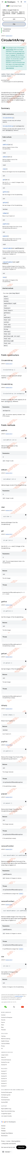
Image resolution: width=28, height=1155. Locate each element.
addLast (5, 156)
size (4, 277)
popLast (5, 236)
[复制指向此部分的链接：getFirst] (8, 602)
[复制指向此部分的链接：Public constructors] (20, 355)
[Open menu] (2, 2)
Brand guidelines (16, 1141)
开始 (14, 24)
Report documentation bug (8, 1111)
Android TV (4, 1064)
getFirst (5, 192)
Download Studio (5, 1099)
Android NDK (4, 1102)
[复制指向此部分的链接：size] (5, 957)
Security (3, 1020)
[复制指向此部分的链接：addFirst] (8, 431)
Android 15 (4, 1076)
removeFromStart (8, 262)
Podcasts (3, 1029)
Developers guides (5, 1094)
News (2, 1024)
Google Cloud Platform (7, 1133)
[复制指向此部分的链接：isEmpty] (8, 706)
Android (3, 1015)
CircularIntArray (8, 117)
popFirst (5, 224)
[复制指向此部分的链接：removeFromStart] (15, 901)
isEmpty (5, 213)
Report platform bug (6, 1108)
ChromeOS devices (6, 1059)
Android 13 (4, 1081)
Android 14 (4, 1078)
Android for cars (5, 1062)
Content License (19, 996)
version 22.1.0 (9, 35)
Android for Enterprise (6, 1017)
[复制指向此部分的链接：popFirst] (8, 742)
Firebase (3, 1130)
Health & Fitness (5, 1041)
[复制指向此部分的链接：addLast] (8, 470)
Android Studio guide (6, 1092)
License (8, 1141)
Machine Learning (5, 1038)
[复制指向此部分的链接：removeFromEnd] (14, 846)
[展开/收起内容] (3, 33)
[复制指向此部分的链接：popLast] (8, 794)
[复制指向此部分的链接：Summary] (11, 108)
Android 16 (4, 1073)
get (4, 179)
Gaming (3, 1036)
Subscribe (21, 1147)
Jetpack (13, 55)
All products (4, 1135)
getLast (5, 202)
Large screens (4, 1055)
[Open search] (18, 2)
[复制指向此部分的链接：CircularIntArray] (14, 360)
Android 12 (4, 1083)
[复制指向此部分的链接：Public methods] (16, 425)
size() (21, 893)
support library (9, 49)
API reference (4, 1097)
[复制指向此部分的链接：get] (5, 531)
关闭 (14, 19)
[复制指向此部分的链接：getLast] (8, 654)
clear (4, 169)
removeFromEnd (7, 248)
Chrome (3, 1128)
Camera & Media (5, 1043)
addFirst (5, 144)
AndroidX (19, 53)
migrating (8, 60)
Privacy (3, 1046)
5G (2, 1048)
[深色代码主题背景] (26, 368)
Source (3, 1022)
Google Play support (6, 1113)
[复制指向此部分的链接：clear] (6, 507)
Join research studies (6, 1116)
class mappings (10, 68)
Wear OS (3, 1057)
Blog (2, 1027)
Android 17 (4, 1071)
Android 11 (3, 1086)
